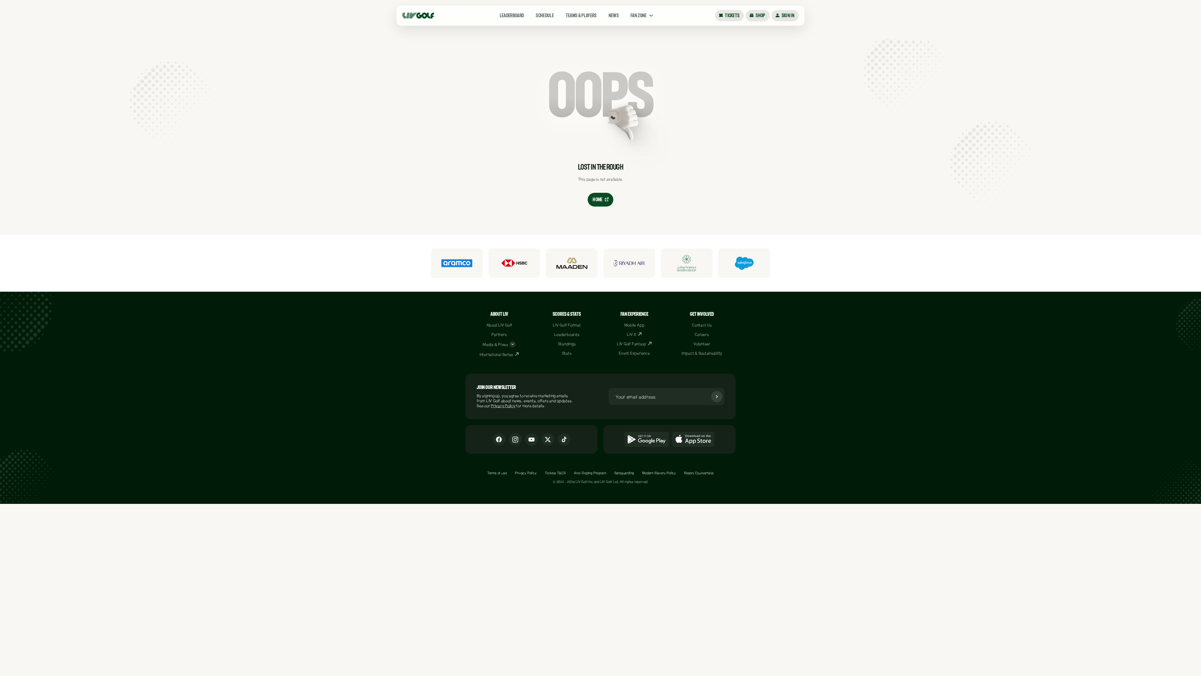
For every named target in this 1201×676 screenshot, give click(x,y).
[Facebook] (499, 439)
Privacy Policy (503, 405)
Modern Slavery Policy (659, 473)
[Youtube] (531, 439)
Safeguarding (624, 473)
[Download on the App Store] (693, 439)
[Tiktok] (564, 439)
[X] (548, 439)
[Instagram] (515, 439)
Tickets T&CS (555, 473)
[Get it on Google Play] (647, 439)
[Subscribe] (716, 396)
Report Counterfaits (699, 473)
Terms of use (497, 473)
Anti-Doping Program (590, 473)
